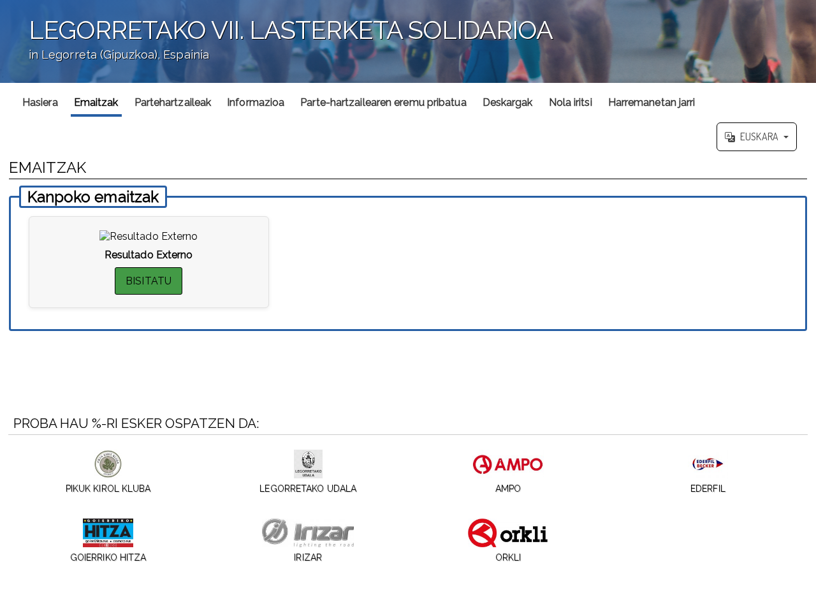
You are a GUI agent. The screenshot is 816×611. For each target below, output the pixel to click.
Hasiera (40, 102)
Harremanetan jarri (652, 102)
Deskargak (508, 102)
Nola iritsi (570, 102)
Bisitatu (148, 281)
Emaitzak (96, 102)
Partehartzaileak (173, 102)
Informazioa (255, 102)
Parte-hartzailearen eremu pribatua (383, 102)
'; (276, 47)
